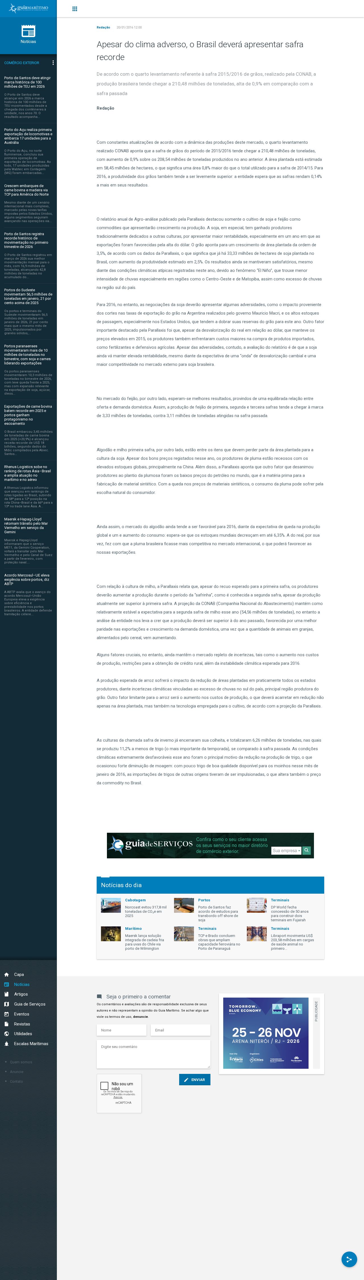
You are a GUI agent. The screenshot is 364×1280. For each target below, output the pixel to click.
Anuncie (16, 1072)
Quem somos (21, 1062)
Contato (16, 1081)
